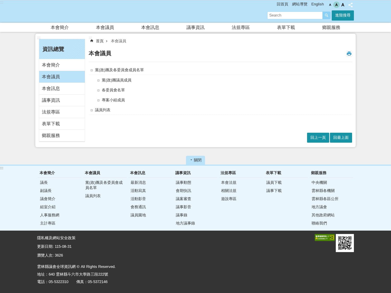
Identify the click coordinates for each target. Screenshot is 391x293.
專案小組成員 (113, 100)
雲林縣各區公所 (325, 199)
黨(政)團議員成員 (116, 80)
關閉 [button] (198, 160)
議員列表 (102, 110)
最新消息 (138, 182)
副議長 (46, 191)
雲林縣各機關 (323, 191)
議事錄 (181, 215)
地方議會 (319, 207)
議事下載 (274, 191)
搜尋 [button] (326, 15)
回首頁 (282, 4)
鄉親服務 (331, 27)
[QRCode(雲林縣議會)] (345, 243)
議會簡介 (47, 199)
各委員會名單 (113, 90)
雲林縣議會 (76, 11)
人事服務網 (49, 215)
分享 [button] (350, 5)
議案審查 (183, 199)
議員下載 (274, 182)
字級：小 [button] (330, 5)
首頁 (100, 41)
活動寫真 (138, 191)
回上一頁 (318, 137)
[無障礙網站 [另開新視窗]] (325, 237)
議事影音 (183, 207)
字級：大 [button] (343, 5)
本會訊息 (150, 27)
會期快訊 (183, 191)
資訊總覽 (53, 49)
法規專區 (241, 27)
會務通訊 (138, 207)
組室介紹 (47, 207)
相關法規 (228, 191)
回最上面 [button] (341, 137)
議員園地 (138, 215)
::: (1, 2)
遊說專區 (228, 199)
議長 (44, 182)
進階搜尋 (342, 15)
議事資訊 (195, 27)
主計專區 (47, 223)
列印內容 (349, 54)
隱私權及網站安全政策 (56, 238)
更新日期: (46, 246)
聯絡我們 (319, 223)
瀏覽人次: (46, 255)
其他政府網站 (323, 215)
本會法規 (228, 182)
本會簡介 (60, 27)
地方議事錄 (185, 223)
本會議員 (105, 27)
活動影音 (138, 199)
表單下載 (286, 27)
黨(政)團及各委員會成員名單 (119, 70)
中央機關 (319, 182)
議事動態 (183, 182)
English (317, 4)
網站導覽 (300, 4)
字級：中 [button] (336, 5)
